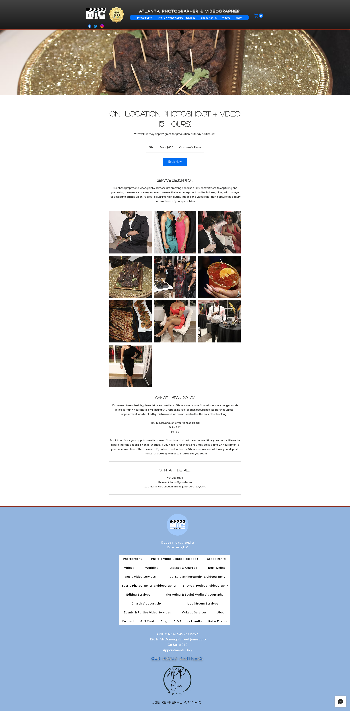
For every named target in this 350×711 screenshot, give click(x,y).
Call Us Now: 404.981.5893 (177, 633)
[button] (259, 15)
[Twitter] (96, 26)
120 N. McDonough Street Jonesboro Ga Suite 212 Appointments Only (177, 644)
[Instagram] (102, 26)
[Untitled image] (130, 232)
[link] (175, 162)
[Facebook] (90, 26)
